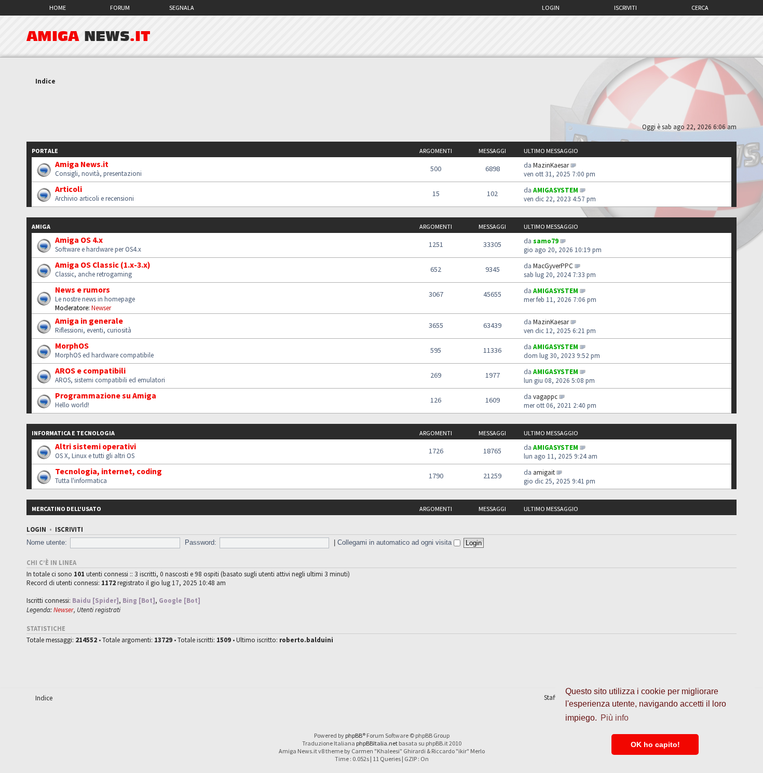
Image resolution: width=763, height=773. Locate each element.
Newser (101, 307)
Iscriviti (625, 7)
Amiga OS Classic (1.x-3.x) (103, 264)
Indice (45, 81)
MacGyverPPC (553, 265)
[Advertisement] (381, 105)
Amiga (41, 226)
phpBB (353, 735)
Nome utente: (46, 542)
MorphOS (72, 345)
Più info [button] (615, 717)
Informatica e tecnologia (73, 433)
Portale (45, 151)
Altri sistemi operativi (95, 446)
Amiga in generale (89, 320)
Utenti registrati (98, 609)
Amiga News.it (81, 164)
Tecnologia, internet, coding (108, 471)
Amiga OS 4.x (79, 239)
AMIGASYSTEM (555, 190)
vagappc (545, 396)
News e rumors (82, 289)
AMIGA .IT (88, 36)
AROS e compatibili (90, 370)
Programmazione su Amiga (105, 395)
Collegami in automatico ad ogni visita (395, 542)
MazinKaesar (551, 165)
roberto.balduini (306, 640)
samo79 (545, 241)
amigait (544, 472)
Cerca (700, 7)
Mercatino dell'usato (66, 509)
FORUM (120, 7)
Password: (200, 542)
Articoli (68, 189)
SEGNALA (181, 7)
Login (551, 7)
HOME (57, 7)
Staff (550, 697)
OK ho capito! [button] (655, 744)
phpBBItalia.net (377, 743)
